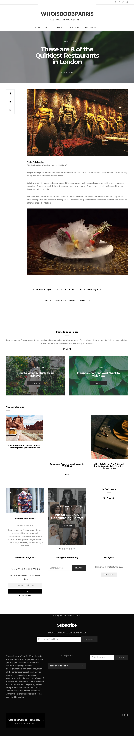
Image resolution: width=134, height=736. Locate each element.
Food (66, 42)
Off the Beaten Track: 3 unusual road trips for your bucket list (24, 446)
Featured (69, 507)
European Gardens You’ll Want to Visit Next (67, 465)
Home (37, 27)
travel (73, 300)
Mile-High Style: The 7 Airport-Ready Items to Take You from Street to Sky (109, 466)
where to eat (85, 300)
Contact (60, 27)
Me (43, 367)
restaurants (60, 300)
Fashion (37, 367)
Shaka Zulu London (35, 162)
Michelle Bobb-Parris (67, 332)
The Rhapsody (92, 27)
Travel (73, 42)
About (48, 27)
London (48, 300)
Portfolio (74, 27)
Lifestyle (78, 507)
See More (109, 575)
